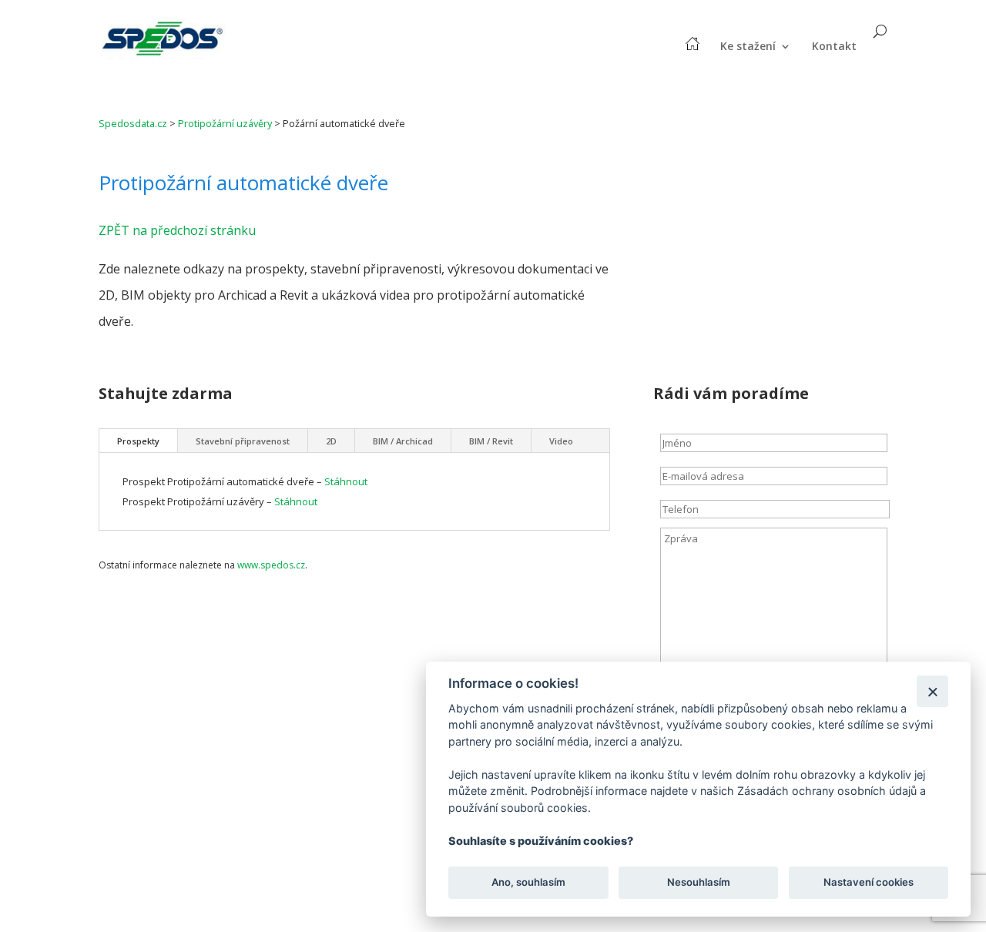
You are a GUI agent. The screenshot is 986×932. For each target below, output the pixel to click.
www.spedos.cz (271, 565)
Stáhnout (345, 481)
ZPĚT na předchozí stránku (177, 230)
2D (331, 441)
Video (561, 441)
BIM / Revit (491, 441)
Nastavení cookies (868, 883)
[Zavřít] (932, 691)
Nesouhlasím (697, 883)
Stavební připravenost (243, 441)
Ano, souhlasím (528, 883)
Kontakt (834, 47)
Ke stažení (748, 47)
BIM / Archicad (403, 441)
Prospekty (138, 441)
